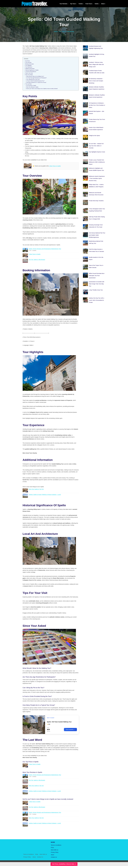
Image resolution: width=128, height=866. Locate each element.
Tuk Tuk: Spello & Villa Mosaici (37, 259)
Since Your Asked (29, 74)
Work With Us (43, 854)
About (34, 857)
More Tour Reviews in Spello (32, 87)
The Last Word (28, 83)
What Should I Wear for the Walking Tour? (35, 76)
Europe (56, 31)
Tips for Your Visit (29, 73)
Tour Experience (28, 67)
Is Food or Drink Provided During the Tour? (35, 80)
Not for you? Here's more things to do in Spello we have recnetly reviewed (42, 88)
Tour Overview (28, 62)
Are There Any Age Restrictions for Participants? (36, 77)
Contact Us (40, 857)
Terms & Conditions (28, 854)
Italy (60, 31)
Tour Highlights (28, 65)
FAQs (36, 854)
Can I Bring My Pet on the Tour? (33, 79)
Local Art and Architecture (30, 71)
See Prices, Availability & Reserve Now (63, 864)
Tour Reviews (70, 31)
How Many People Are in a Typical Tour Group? (36, 82)
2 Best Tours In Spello (55, 166)
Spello (64, 31)
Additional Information (30, 68)
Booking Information (29, 63)
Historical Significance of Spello (31, 70)
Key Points (27, 60)
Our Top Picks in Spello (31, 85)
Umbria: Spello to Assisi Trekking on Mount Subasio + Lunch (45, 494)
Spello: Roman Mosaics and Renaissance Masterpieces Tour (45, 248)
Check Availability (70, 729)
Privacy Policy (27, 857)
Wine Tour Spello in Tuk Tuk (36, 489)
